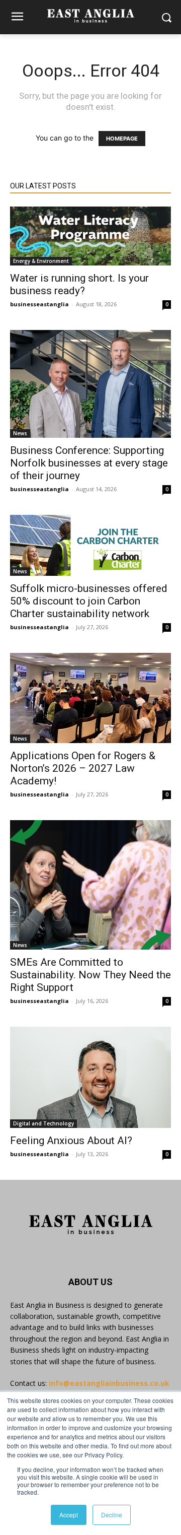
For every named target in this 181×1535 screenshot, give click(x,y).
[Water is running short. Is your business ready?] (90, 236)
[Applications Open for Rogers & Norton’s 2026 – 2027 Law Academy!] (90, 698)
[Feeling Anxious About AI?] (90, 1077)
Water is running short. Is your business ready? (79, 284)
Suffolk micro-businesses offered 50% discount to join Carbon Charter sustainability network (88, 601)
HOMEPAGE (122, 138)
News (20, 433)
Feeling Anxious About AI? (71, 1140)
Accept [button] (68, 1514)
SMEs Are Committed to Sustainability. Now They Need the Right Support (90, 974)
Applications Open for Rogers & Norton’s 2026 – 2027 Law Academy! (82, 768)
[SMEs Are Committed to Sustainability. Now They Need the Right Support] (90, 885)
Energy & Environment (41, 260)
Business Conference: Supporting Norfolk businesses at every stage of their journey (89, 463)
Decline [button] (111, 1514)
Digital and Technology (43, 1123)
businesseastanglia (39, 304)
